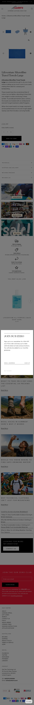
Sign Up (27, 362)
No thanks (8, 370)
